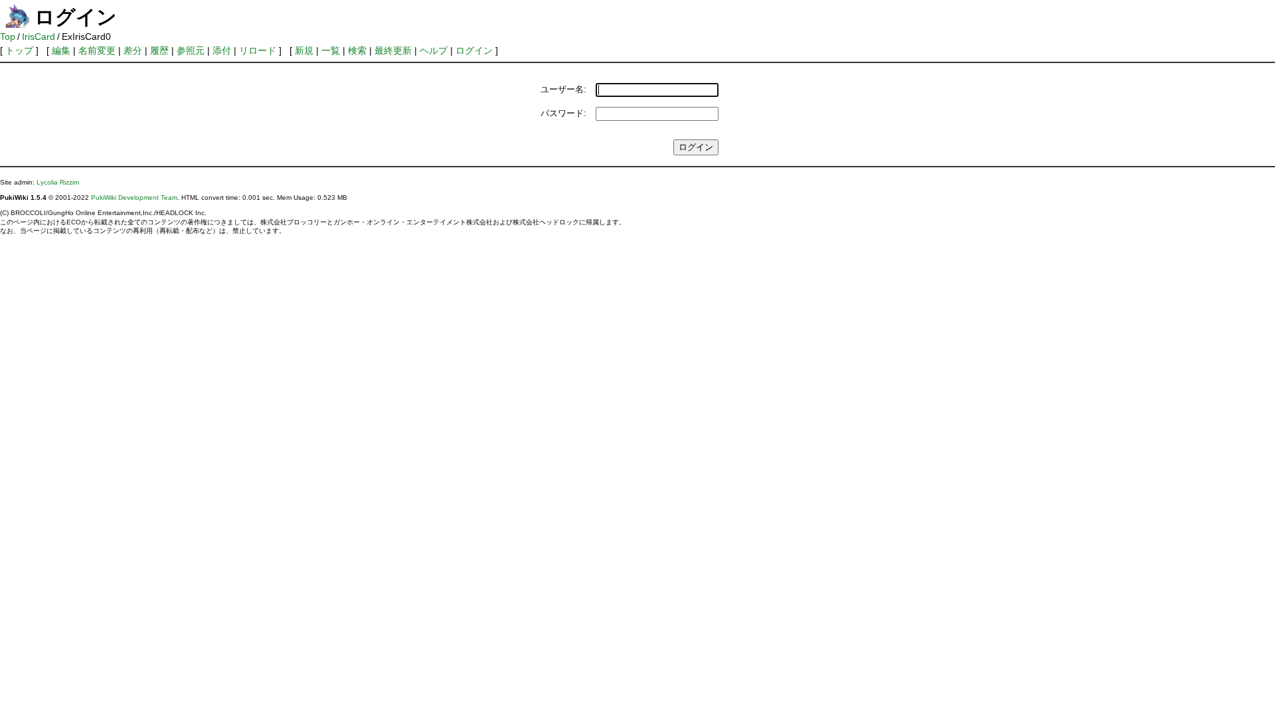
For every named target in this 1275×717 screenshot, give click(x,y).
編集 (61, 50)
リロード (257, 50)
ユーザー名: (563, 89)
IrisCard (38, 36)
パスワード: (563, 113)
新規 (304, 50)
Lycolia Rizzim (58, 182)
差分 (133, 50)
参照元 (191, 50)
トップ (19, 50)
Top (7, 36)
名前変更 (97, 50)
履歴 (159, 50)
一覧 (330, 50)
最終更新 (393, 50)
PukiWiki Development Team (134, 197)
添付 (221, 50)
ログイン (474, 50)
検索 (357, 50)
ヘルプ (434, 50)
